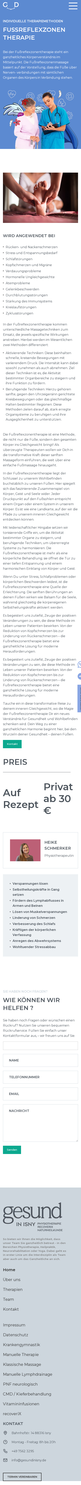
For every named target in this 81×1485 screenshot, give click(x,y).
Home (9, 1269)
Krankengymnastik (21, 1344)
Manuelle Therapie (21, 1354)
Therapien (13, 1289)
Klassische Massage (22, 1364)
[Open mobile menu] (73, 6)
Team (8, 1299)
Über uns (11, 1279)
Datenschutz (15, 1335)
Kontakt (12, 743)
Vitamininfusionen (21, 1404)
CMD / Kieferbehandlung (27, 1394)
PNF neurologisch (20, 1384)
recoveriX (12, 1413)
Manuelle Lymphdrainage (27, 1374)
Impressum (14, 1325)
